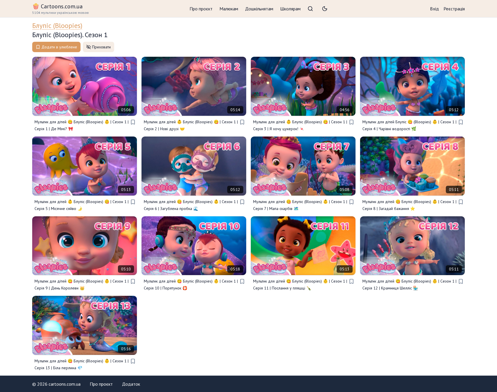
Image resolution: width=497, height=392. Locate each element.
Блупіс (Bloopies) (57, 25)
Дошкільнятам (259, 9)
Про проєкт (201, 9)
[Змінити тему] (324, 8)
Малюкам (228, 9)
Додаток (131, 384)
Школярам (290, 9)
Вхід (434, 9)
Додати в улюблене (59, 47)
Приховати (101, 47)
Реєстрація (454, 9)
